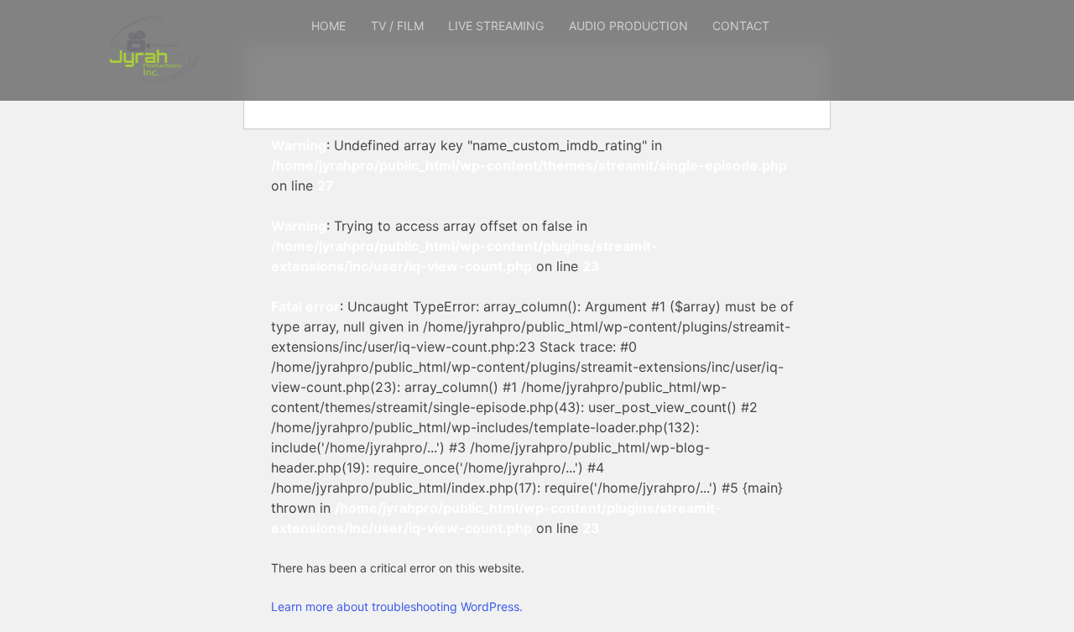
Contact (740, 25)
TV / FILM (397, 25)
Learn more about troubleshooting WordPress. (397, 606)
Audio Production (628, 25)
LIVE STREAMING (496, 25)
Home (328, 25)
